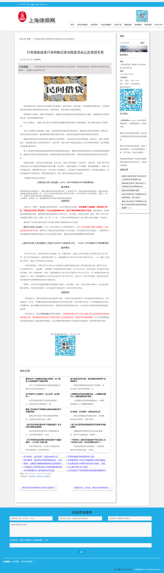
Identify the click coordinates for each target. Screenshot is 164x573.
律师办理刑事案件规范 (130, 190)
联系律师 (148, 25)
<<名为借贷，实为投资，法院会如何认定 (40, 456)
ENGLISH (159, 25)
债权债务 (32, 476)
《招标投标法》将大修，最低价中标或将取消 (91, 488)
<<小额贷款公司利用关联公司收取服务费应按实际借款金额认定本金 (42, 467)
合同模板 (15, 562)
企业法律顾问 (106, 25)
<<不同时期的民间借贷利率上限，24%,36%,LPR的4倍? (80, 456)
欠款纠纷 (39, 474)
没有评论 (37, 59)
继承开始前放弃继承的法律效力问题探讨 (37, 488)
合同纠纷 (39, 476)
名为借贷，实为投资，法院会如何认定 (85, 412)
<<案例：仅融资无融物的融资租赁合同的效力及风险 (42, 463)
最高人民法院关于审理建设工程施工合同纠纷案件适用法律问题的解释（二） (134, 204)
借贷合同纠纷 (29, 474)
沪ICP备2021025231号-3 (123, 569)
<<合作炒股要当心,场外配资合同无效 (38, 470)
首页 (72, 25)
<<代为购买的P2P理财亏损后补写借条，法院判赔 (85, 463)
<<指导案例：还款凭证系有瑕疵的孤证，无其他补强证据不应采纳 (42, 460)
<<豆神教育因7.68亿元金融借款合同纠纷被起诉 (85, 460)
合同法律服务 (82, 25)
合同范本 (94, 25)
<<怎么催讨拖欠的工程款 (76, 467)
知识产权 (117, 25)
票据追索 (128, 25)
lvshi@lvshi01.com (40, 4)
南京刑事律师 (27, 562)
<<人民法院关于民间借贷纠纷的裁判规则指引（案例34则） (85, 470)
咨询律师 (138, 25)
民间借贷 (47, 474)
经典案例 (47, 476)
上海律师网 (41, 20)
